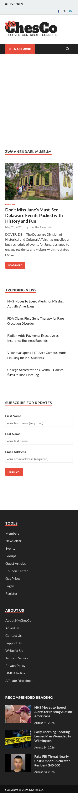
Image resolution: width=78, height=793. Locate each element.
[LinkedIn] (70, 11)
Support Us (13, 643)
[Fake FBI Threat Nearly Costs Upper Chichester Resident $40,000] (18, 757)
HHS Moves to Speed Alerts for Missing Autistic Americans (53, 711)
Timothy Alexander (40, 227)
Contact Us (13, 635)
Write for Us (14, 650)
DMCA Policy (15, 673)
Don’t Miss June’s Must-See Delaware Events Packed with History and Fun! (34, 215)
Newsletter (13, 541)
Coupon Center (16, 571)
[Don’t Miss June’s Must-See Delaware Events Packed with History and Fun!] (39, 182)
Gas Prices (12, 578)
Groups (10, 556)
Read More (13, 264)
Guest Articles (15, 563)
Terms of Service (16, 658)
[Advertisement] (39, 101)
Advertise (12, 628)
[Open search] (67, 49)
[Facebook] (58, 11)
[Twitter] (64, 11)
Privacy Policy (15, 665)
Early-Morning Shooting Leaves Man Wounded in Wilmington (52, 736)
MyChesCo (36, 790)
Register (11, 593)
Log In (9, 586)
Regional (11, 204)
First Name (13, 416)
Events (10, 548)
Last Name (13, 434)
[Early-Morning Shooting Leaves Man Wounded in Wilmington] (18, 732)
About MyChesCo (18, 620)
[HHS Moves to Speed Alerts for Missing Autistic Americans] (18, 708)
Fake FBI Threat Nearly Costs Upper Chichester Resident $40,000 (52, 760)
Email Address (15, 452)
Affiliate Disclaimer (19, 680)
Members (12, 533)
